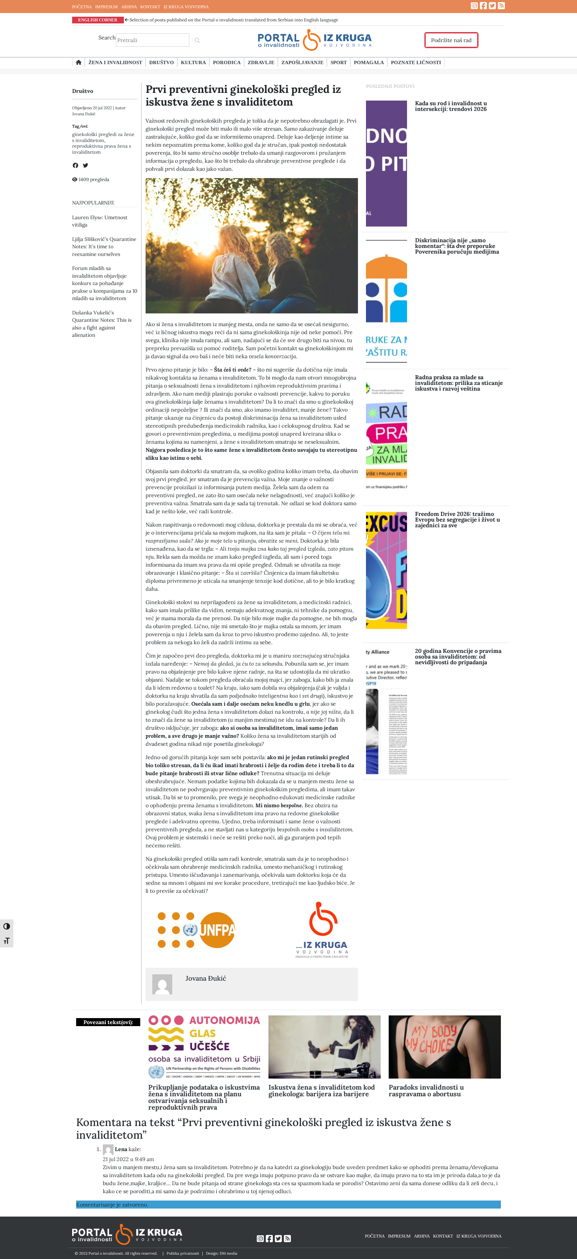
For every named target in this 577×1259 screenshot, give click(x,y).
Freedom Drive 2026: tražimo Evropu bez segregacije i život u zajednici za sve (457, 519)
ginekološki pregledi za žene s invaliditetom (103, 137)
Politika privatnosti (183, 1253)
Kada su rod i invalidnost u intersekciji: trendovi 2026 (451, 106)
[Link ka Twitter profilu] (492, 6)
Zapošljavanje (302, 62)
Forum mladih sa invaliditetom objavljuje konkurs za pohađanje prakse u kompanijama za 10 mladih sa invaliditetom (104, 283)
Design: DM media (221, 1253)
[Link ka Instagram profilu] (474, 6)
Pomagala (369, 62)
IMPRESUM (106, 7)
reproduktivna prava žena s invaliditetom (101, 149)
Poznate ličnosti (416, 62)
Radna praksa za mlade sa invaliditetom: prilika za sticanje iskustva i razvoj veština (459, 383)
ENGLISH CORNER (97, 20)
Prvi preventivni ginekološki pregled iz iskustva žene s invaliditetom (243, 95)
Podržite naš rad (451, 40)
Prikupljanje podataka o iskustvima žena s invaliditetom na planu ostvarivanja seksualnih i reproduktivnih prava (204, 1097)
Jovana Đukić (83, 113)
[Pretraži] (197, 40)
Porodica (227, 62)
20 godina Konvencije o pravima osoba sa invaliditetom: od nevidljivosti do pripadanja (458, 656)
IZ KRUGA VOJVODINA (186, 7)
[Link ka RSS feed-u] (501, 6)
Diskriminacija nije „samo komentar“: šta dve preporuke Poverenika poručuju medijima (457, 246)
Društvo (161, 62)
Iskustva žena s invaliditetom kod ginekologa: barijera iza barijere (321, 1090)
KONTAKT (150, 7)
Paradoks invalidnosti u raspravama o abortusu (426, 1090)
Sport (339, 62)
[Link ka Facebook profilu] (483, 6)
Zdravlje (261, 62)
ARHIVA (129, 7)
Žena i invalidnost (115, 62)
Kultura (193, 62)
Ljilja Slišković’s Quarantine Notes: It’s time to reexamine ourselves (104, 246)
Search (107, 37)
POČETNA (82, 7)
